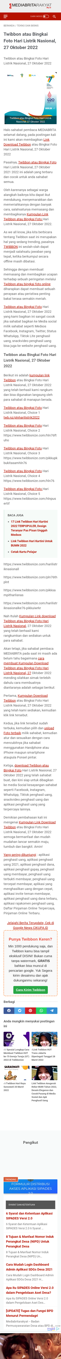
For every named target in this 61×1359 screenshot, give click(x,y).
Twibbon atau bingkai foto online (27, 284)
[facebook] (9, 1010)
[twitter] (19, 1010)
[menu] (7, 16)
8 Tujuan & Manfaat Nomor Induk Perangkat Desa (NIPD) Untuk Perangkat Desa (30, 1241)
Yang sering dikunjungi (20, 855)
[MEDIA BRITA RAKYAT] (30, 6)
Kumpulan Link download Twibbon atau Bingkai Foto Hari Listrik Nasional (30, 621)
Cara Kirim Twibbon (30, 990)
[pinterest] (30, 1010)
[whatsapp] (41, 1010)
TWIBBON (11, 247)
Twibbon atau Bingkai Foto (37, 162)
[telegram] (52, 1010)
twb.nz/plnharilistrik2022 (22, 417)
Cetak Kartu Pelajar (24, 551)
